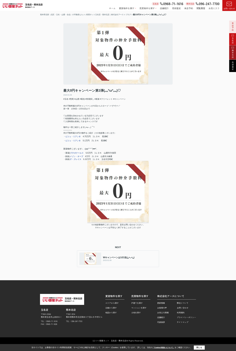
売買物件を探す (147, 8)
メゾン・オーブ (76, 156)
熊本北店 (232, 53)
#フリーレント (106, 99)
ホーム (112, 8)
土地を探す (136, 312)
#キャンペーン (119, 99)
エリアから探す (112, 303)
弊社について (182, 303)
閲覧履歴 (200, 8)
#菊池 (82, 99)
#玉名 (65, 99)
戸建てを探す (137, 303)
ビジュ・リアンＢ (73, 136)
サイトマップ (182, 322)
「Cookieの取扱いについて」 (164, 348)
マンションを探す (139, 307)
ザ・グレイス (75, 159)
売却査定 (176, 8)
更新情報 (161, 303)
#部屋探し (89, 99)
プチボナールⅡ (77, 153)
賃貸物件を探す (126, 8)
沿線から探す (111, 307)
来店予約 (188, 8)
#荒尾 (71, 99)
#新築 (97, 99)
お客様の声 (162, 307)
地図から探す (111, 312)
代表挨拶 (161, 322)
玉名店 (232, 40)
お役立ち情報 (163, 312)
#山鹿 (76, 99)
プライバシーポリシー (186, 317)
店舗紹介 (164, 8)
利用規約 (181, 312)
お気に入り (214, 8)
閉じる (199, 347)
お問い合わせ (229, 8)
